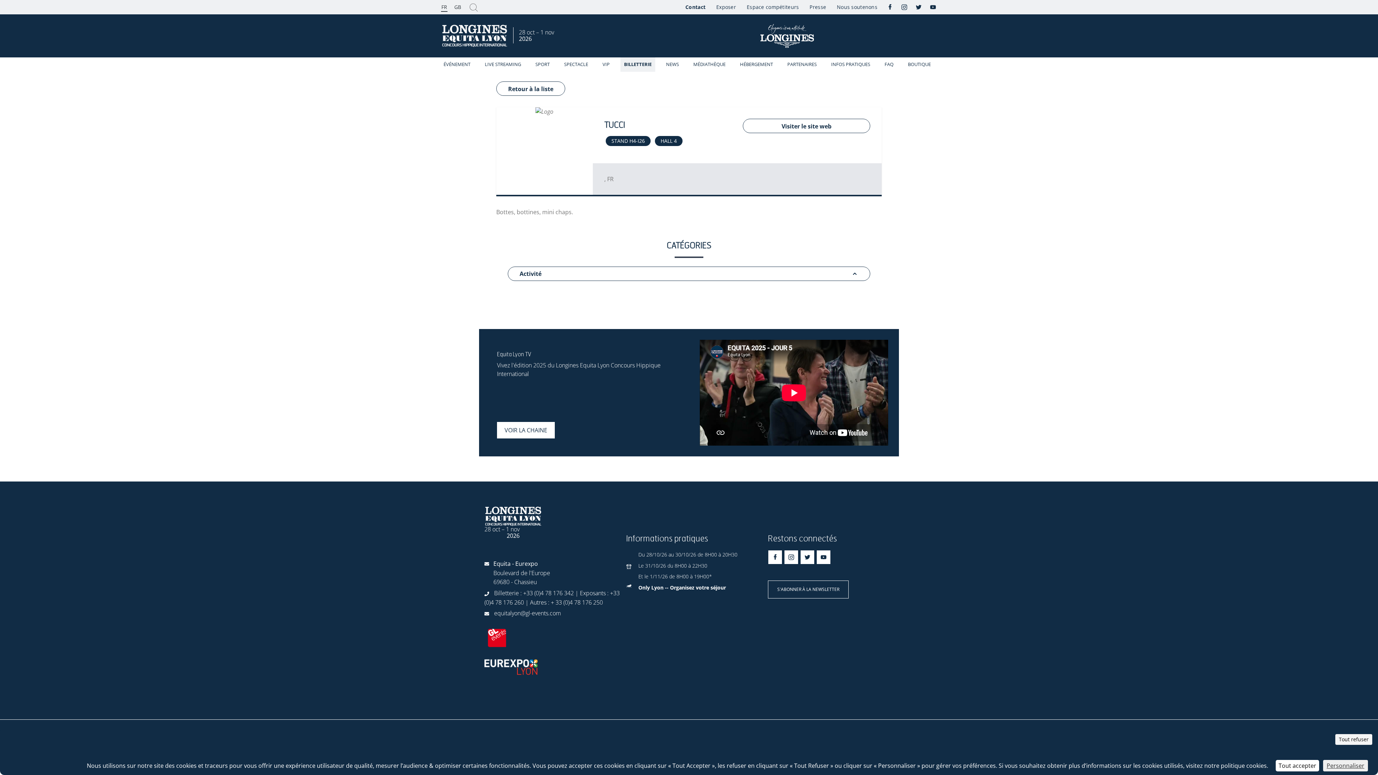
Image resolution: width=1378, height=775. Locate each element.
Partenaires (802, 64)
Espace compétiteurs (773, 7)
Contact (695, 7)
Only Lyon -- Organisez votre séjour (682, 587)
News (672, 64)
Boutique (919, 64)
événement (457, 64)
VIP (606, 64)
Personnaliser (1345, 766)
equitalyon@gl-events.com (527, 613)
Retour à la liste (530, 89)
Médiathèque (709, 64)
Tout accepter (1297, 766)
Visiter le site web (806, 126)
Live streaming (503, 64)
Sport (542, 64)
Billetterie (638, 64)
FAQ (889, 64)
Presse (818, 7)
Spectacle (576, 64)
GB (457, 7)
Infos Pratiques (850, 64)
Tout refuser (1354, 739)
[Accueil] (475, 36)
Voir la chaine (526, 430)
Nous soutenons (857, 7)
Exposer (726, 7)
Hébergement (756, 64)
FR (444, 7)
